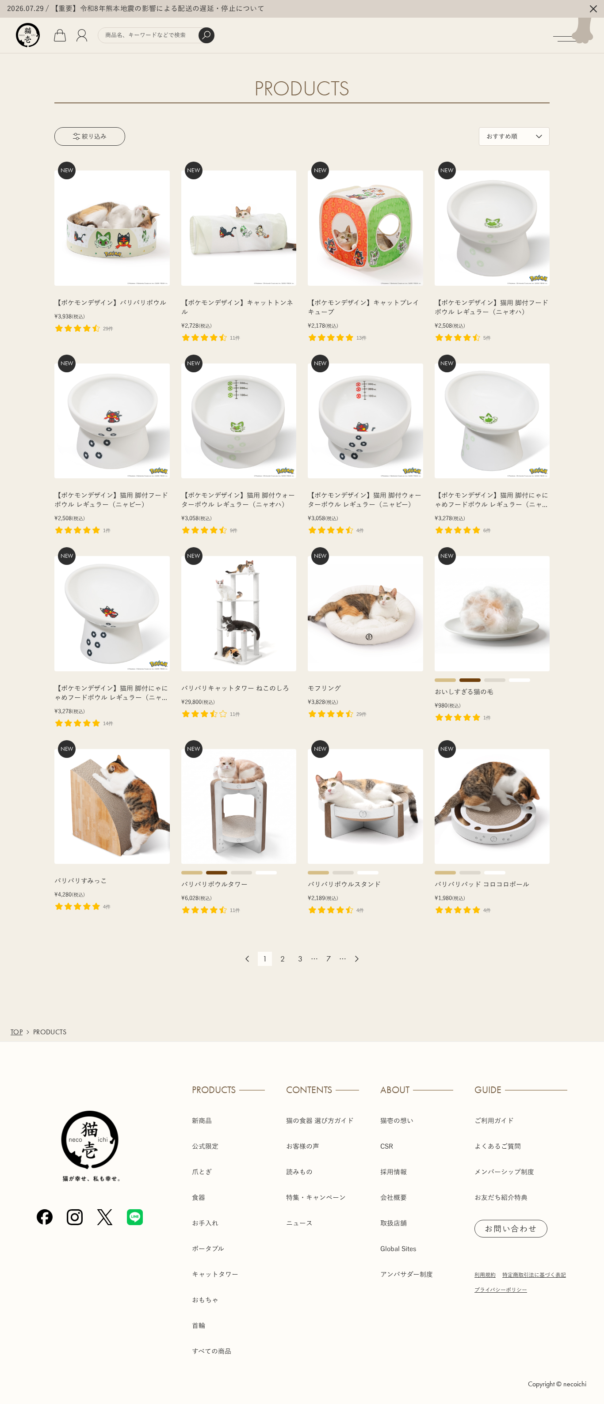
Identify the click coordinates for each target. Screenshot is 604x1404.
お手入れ (205, 1223)
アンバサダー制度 (406, 1274)
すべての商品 (211, 1351)
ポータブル (208, 1248)
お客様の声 (302, 1146)
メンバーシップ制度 (504, 1172)
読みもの (299, 1172)
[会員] (81, 35)
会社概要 (393, 1197)
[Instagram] (75, 1217)
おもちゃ (205, 1300)
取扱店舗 (393, 1223)
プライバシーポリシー (500, 1289)
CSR (386, 1146)
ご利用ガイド (494, 1120)
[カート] (60, 35)
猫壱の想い (396, 1120)
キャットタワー (215, 1274)
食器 (198, 1197)
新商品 (202, 1120)
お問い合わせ (511, 1229)
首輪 (198, 1325)
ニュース (299, 1223)
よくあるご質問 (497, 1146)
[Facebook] (45, 1217)
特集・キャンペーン (316, 1197)
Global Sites (398, 1248)
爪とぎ (202, 1172)
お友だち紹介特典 (501, 1197)
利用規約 (485, 1274)
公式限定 (205, 1146)
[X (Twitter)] (105, 1217)
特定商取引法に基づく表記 (534, 1274)
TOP (17, 1032)
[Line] (135, 1217)
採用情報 (393, 1172)
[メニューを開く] (578, 35)
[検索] (206, 35)
